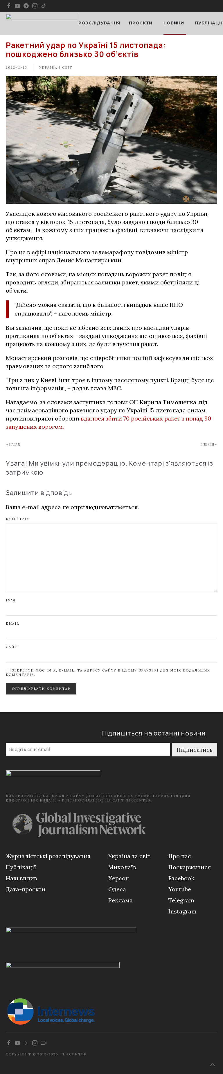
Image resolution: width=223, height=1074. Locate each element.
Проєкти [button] (140, 23)
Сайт (11, 647)
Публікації (208, 23)
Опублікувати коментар (41, 689)
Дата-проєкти (25, 889)
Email (12, 623)
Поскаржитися (189, 867)
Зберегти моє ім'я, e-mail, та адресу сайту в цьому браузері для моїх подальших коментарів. (108, 672)
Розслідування (99, 23)
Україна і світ (55, 67)
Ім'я (10, 600)
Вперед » (208, 444)
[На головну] (42, 23)
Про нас (179, 856)
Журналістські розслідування (48, 856)
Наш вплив (21, 878)
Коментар (18, 519)
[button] (212, 1064)
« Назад (13, 444)
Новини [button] (173, 23)
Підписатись (195, 749)
